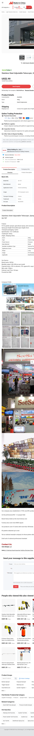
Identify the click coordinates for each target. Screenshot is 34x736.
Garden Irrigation (21, 687)
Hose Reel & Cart (6, 687)
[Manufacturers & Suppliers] (17, 2)
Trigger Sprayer (5, 684)
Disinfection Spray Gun (18, 720)
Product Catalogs (25, 678)
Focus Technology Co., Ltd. (21, 729)
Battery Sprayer (6, 682)
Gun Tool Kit (6, 720)
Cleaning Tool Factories (9, 713)
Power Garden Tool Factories (10, 717)
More (3, 724)
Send (16, 586)
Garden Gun (24, 717)
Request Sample (29, 90)
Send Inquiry (16, 86)
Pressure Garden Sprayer (25, 705)
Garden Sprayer (22, 12)
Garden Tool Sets (22, 713)
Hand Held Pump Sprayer (9, 705)
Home (3, 12)
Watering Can (20, 684)
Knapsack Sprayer (21, 682)
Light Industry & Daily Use (11, 12)
